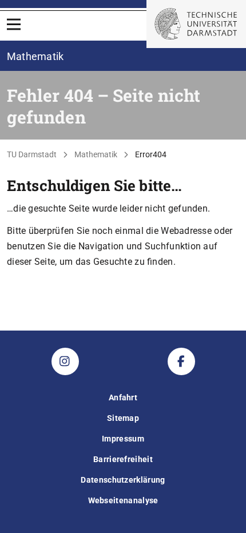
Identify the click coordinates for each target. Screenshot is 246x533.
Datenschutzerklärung (123, 479)
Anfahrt (123, 397)
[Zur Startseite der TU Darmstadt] (196, 24)
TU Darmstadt (32, 154)
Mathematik (95, 154)
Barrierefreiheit (123, 459)
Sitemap (123, 418)
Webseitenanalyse (123, 500)
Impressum (123, 438)
